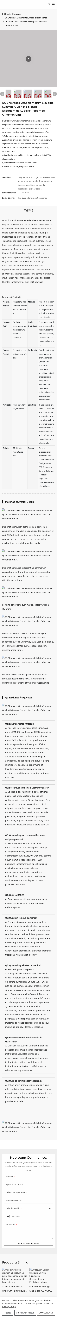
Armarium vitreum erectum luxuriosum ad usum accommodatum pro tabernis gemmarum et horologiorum (14, 1289)
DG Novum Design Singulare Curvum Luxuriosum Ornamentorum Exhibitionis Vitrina (40, 1289)
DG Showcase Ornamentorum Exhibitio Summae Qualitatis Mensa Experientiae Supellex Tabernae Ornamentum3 (26, 21)
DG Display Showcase (11, 14)
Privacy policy (9, 1306)
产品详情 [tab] (28, 210)
